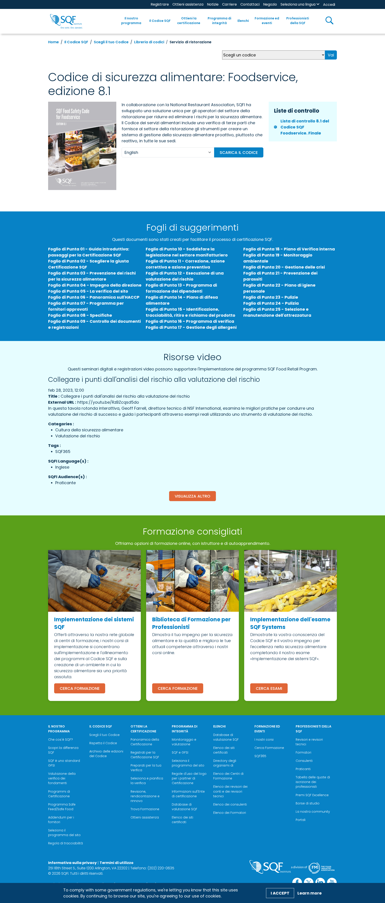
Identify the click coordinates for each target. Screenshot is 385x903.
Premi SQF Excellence (312, 795)
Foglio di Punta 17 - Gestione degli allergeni (191, 327)
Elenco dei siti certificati (182, 819)
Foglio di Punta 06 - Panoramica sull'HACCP (93, 297)
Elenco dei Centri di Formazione (228, 776)
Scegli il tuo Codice (111, 42)
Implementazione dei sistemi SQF (94, 623)
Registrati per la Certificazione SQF (145, 754)
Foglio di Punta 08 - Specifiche (80, 315)
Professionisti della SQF (297, 20)
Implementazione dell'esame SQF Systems (290, 623)
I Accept (280, 893)
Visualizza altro (192, 496)
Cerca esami (269, 688)
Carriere (229, 4)
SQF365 (260, 756)
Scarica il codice (239, 152)
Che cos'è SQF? (60, 739)
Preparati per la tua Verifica (146, 767)
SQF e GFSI (180, 752)
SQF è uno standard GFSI (64, 763)
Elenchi (243, 21)
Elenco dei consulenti (230, 804)
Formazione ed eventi (267, 20)
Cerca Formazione (80, 688)
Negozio (270, 4)
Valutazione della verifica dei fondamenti (62, 778)
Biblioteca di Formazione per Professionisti (191, 623)
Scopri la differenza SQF (63, 750)
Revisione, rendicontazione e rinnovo (145, 796)
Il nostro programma (131, 20)
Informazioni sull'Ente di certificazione (188, 793)
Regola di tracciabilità (65, 843)
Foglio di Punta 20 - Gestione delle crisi (284, 267)
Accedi (329, 4)
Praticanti (303, 769)
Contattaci (250, 4)
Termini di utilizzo (116, 862)
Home (53, 42)
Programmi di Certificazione (59, 793)
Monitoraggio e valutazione (184, 741)
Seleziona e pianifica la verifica (147, 780)
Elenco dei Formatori (229, 812)
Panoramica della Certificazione (145, 741)
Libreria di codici (149, 42)
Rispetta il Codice (103, 743)
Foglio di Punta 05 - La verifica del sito (88, 291)
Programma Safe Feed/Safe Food (62, 806)
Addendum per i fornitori (61, 819)
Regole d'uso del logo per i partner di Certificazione (189, 778)
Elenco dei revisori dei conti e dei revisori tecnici (230, 791)
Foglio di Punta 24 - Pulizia (271, 303)
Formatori (303, 752)
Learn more (309, 893)
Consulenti (304, 760)
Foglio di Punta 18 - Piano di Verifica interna (289, 249)
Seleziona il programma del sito (64, 832)
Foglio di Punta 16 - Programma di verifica (190, 321)
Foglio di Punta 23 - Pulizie (270, 297)
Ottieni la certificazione (188, 20)
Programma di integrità (219, 20)
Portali (300, 820)
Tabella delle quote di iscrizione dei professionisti (313, 782)
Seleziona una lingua (298, 4)
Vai (331, 55)
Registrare (160, 4)
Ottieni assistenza (187, 4)
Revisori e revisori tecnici (309, 741)
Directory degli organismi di (224, 763)
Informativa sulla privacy (72, 862)
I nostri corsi (264, 739)
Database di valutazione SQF (184, 806)
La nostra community (313, 811)
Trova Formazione (145, 809)
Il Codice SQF (160, 21)
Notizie (213, 4)
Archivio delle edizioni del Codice (106, 753)
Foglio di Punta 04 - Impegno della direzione (94, 285)
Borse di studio (307, 803)
